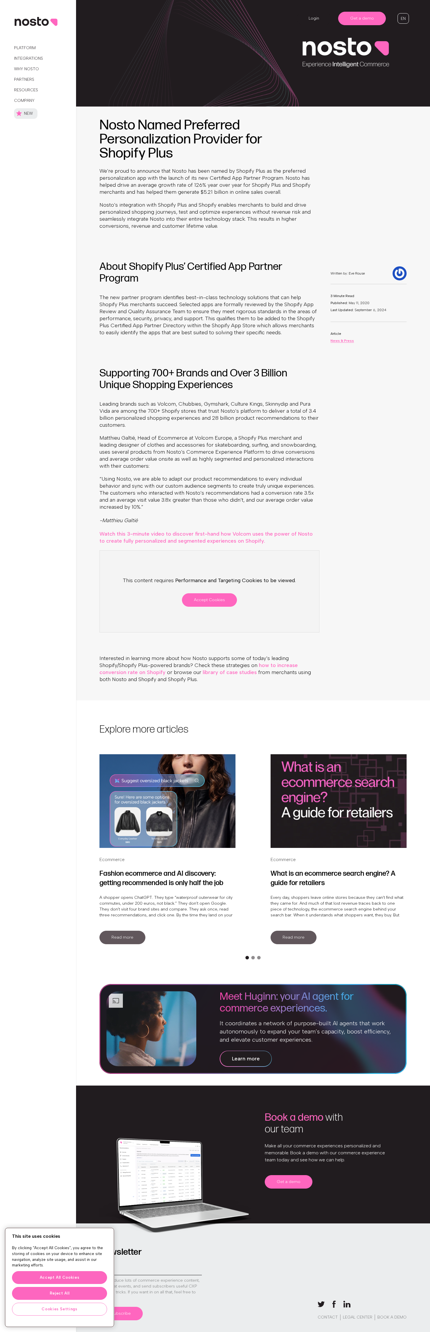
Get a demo (362, 18)
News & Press (342, 341)
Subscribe (121, 1313)
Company (24, 100)
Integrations (28, 58)
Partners (24, 79)
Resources (26, 90)
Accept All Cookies (60, 1277)
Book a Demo (392, 1317)
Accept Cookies (209, 599)
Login (314, 18)
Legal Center (357, 1317)
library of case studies (230, 672)
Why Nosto (26, 68)
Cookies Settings (60, 1309)
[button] (403, 18)
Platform (25, 47)
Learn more (246, 1058)
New (28, 113)
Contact (328, 1317)
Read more (122, 937)
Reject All (60, 1293)
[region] (59, 1277)
